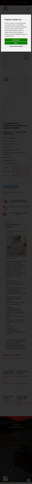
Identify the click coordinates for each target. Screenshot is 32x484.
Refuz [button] (16, 43)
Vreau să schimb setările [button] (16, 46)
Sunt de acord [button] (16, 40)
